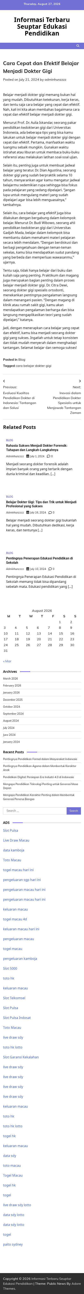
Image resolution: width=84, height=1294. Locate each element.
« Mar (7, 661)
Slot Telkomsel (14, 998)
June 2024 (9, 734)
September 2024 (13, 713)
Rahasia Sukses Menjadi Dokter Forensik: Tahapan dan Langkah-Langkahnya (36, 448)
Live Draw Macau (16, 840)
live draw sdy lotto (17, 1205)
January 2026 (11, 692)
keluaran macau (15, 1146)
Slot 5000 (10, 968)
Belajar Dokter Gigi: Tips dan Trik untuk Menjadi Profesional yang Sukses (41, 504)
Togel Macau (13, 1175)
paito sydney (13, 1244)
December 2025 (13, 699)
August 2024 (11, 720)
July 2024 (8, 727)
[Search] (78, 46)
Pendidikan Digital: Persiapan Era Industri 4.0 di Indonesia (38, 777)
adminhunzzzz (55, 79)
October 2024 (11, 706)
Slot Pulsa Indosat (17, 1017)
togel (7, 1195)
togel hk (9, 1185)
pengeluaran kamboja (20, 958)
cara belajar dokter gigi (33, 366)
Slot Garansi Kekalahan (21, 1057)
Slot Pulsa (10, 830)
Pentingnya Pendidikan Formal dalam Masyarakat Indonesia (40, 759)
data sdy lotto (13, 1214)
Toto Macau (12, 860)
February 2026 (12, 685)
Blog (21, 359)
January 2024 (11, 741)
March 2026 (10, 678)
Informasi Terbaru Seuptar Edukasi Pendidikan (42, 26)
